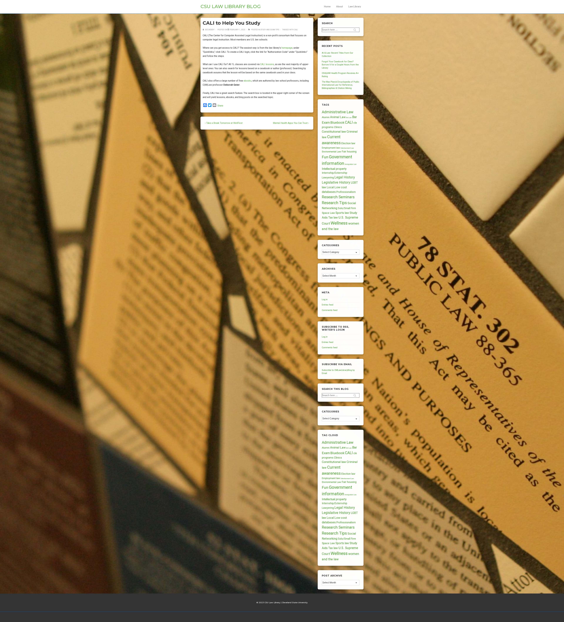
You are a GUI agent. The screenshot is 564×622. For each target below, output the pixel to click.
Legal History (344, 177)
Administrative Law (337, 112)
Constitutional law (334, 131)
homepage (287, 47)
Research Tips (334, 202)
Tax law (333, 217)
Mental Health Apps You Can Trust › (291, 123)
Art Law (349, 118)
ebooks (247, 80)
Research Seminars (338, 197)
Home (327, 6)
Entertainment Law (347, 148)
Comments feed (329, 310)
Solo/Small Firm (347, 208)
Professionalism (346, 191)
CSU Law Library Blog (230, 6)
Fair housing (349, 151)
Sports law (342, 213)
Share (220, 105)
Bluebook (337, 123)
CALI (296, 30)
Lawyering (328, 177)
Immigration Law (350, 164)
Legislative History (336, 182)
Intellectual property (334, 169)
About (339, 6)
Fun (325, 157)
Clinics (338, 127)
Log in (325, 299)
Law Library (354, 6)
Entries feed (327, 305)
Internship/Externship (334, 172)
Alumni (325, 117)
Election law (348, 143)
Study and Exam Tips (269, 30)
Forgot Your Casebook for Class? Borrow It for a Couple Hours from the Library (340, 64)
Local (330, 187)
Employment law (331, 147)
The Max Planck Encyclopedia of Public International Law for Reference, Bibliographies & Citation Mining (340, 85)
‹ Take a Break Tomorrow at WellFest (223, 123)
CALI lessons (267, 64)
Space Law (328, 212)
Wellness (339, 223)
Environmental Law (331, 151)
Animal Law (338, 117)
